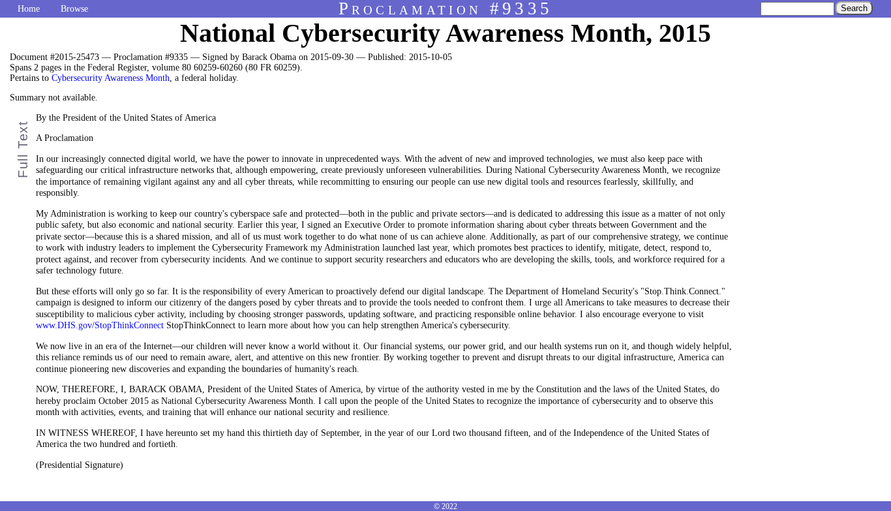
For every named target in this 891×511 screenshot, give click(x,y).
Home (29, 9)
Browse (74, 9)
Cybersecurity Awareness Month (111, 78)
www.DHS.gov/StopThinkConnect (100, 325)
